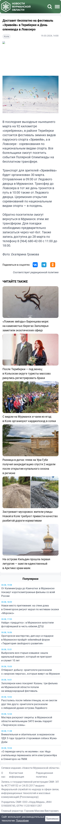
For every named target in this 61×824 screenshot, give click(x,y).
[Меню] (57, 6)
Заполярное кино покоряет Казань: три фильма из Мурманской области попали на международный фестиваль (29, 687)
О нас (3, 774)
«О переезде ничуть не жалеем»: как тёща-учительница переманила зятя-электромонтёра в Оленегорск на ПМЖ (29, 755)
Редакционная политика (44, 774)
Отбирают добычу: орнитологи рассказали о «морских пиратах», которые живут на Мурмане (30, 671)
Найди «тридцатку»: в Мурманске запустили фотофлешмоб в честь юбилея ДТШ (27, 624)
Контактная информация (16, 774)
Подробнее (22, 820)
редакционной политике (44, 272)
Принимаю (52, 818)
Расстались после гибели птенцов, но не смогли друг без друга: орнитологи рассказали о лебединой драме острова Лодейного (29, 704)
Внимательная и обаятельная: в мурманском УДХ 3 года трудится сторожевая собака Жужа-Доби (29, 738)
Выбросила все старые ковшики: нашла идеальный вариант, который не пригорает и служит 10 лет (26, 656)
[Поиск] (49, 6)
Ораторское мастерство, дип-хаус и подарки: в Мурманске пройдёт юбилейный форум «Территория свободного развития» (27, 639)
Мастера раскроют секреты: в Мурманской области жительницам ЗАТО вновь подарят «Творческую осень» (26, 721)
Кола (6, 36)
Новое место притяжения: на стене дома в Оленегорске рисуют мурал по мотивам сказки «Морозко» (30, 609)
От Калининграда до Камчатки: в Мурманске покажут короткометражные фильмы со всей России (28, 592)
